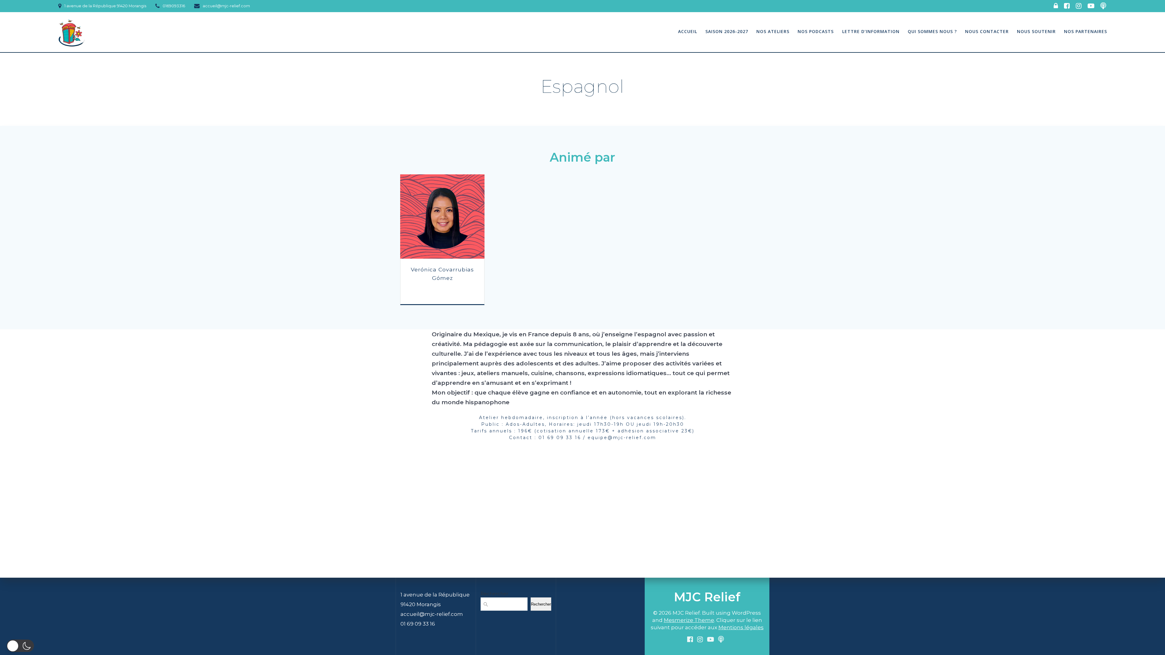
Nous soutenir (1036, 31)
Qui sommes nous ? (932, 31)
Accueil (687, 31)
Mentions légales (741, 627)
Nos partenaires (1085, 31)
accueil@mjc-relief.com (431, 614)
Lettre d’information (871, 31)
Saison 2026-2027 (726, 31)
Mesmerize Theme (689, 620)
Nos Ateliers (772, 31)
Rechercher (494, 593)
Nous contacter (987, 31)
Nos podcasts (816, 31)
